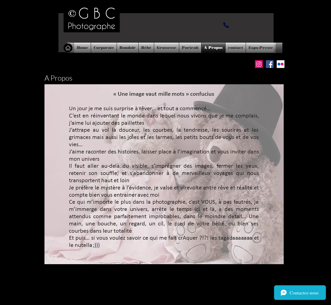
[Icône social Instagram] (259, 64)
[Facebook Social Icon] (270, 64)
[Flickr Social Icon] (280, 64)
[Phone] (226, 25)
